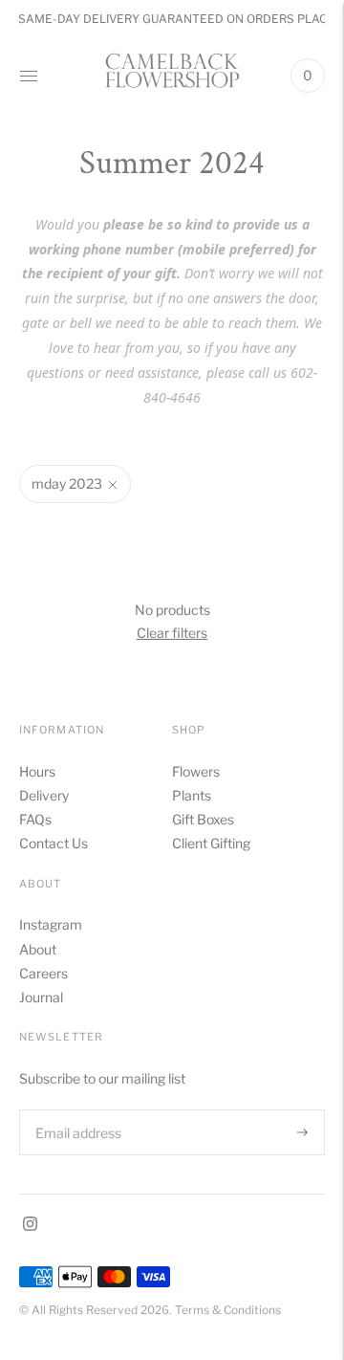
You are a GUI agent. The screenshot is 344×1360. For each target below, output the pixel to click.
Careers (43, 973)
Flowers (196, 771)
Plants (191, 795)
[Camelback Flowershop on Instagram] (30, 1225)
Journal (41, 997)
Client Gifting (211, 843)
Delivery (44, 795)
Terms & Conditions (228, 1310)
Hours (37, 771)
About (37, 949)
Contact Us (53, 843)
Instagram (50, 924)
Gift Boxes (203, 819)
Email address (76, 1109)
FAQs (35, 819)
